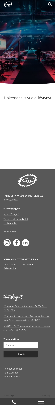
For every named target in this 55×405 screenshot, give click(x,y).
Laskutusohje (10, 223)
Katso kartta (10, 268)
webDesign (46, 396)
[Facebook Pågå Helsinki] (16, 242)
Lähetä (21, 354)
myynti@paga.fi (11, 214)
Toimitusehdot (11, 372)
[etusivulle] (8, 4)
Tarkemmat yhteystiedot (16, 219)
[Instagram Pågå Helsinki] (7, 242)
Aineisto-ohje (10, 231)
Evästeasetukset (12, 376)
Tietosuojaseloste (13, 368)
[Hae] (50, 4)
